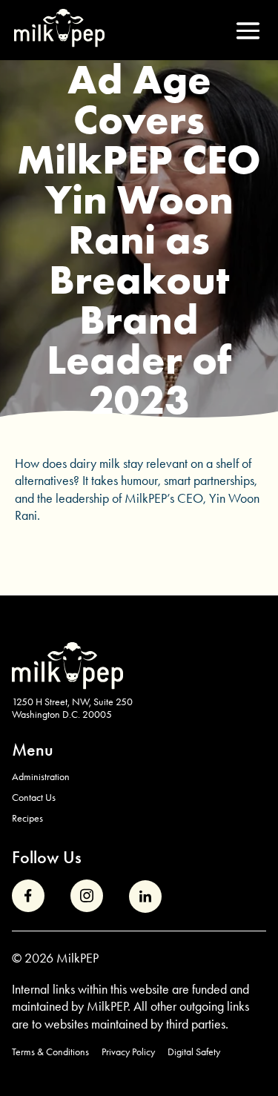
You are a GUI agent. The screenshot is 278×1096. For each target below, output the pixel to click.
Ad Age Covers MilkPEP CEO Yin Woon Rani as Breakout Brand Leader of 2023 (139, 239)
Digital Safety (194, 1052)
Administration (41, 776)
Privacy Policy (128, 1052)
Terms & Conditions (50, 1052)
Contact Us (34, 797)
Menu (32, 749)
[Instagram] (86, 895)
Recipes (27, 818)
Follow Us (47, 857)
